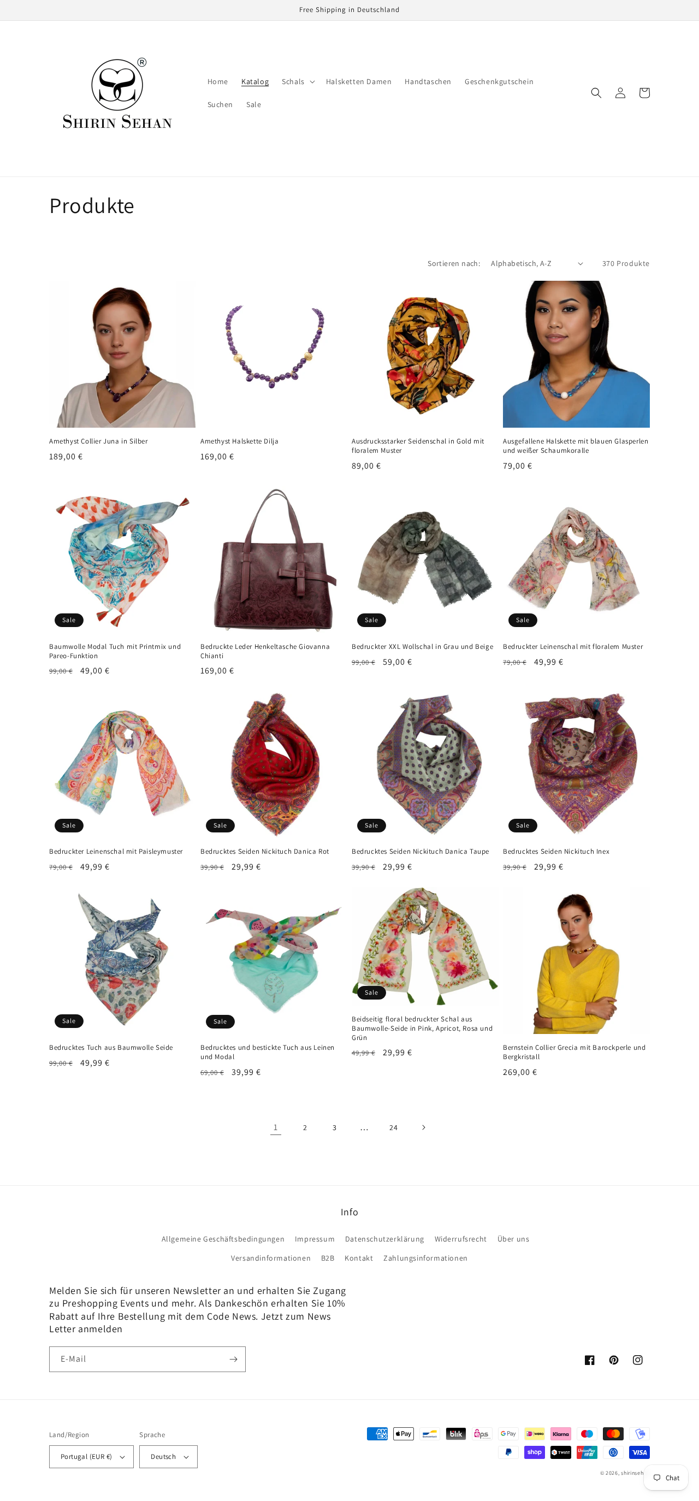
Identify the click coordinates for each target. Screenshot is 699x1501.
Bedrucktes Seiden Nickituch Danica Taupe (420, 851)
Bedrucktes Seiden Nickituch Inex (556, 851)
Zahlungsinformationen (425, 1258)
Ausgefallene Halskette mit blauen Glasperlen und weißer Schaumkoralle (575, 446)
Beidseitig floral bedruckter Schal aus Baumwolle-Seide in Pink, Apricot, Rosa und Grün (422, 1028)
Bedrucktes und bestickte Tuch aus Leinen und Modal (267, 1052)
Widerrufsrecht (461, 1239)
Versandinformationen (271, 1258)
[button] (297, 81)
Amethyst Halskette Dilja (239, 441)
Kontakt (359, 1258)
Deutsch (163, 1456)
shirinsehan (635, 1472)
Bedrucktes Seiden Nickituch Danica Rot (264, 851)
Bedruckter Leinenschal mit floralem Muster (573, 646)
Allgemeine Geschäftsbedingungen (223, 1239)
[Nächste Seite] (423, 1127)
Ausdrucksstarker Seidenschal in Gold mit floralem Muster (418, 446)
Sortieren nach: (454, 263)
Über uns (513, 1239)
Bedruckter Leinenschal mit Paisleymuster (116, 851)
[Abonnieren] (233, 1359)
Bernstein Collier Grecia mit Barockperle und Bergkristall (574, 1052)
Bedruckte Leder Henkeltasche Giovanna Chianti (265, 651)
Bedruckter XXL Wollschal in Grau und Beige (422, 646)
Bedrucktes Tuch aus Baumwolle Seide (111, 1047)
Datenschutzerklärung (384, 1239)
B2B (328, 1258)
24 (393, 1127)
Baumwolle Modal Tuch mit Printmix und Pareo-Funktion (115, 651)
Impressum (315, 1239)
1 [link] (276, 1127)
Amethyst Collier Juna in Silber (98, 441)
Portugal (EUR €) (86, 1456)
